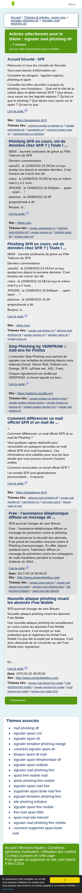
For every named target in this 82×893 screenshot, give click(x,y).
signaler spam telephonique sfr (37, 759)
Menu (72, 4)
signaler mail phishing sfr (43, 228)
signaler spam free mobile (34, 807)
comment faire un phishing (28, 133)
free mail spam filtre (29, 812)
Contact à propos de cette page (31, 855)
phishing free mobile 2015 (44, 691)
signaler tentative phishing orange (26, 402)
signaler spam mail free (42, 582)
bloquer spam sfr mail (30, 754)
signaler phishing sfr (41, 232)
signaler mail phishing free (48, 586)
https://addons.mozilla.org (35, 393)
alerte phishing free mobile (34, 781)
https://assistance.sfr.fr (31, 120)
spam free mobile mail (31, 775)
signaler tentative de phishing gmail (48, 398)
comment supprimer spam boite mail (37, 830)
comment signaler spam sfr (34, 749)
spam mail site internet (45, 590)
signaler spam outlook (31, 765)
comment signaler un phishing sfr (45, 125)
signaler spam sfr (58, 334)
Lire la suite (15, 111)
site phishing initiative (30, 802)
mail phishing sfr (35, 129)
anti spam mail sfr (51, 502)
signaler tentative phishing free (40, 407)
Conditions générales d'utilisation (35, 850)
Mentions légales (32, 848)
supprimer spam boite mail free (37, 791)
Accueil (11, 848)
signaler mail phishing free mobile (45, 683)
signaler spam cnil (23, 236)
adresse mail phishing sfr (43, 497)
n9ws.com (24, 222)
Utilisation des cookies (58, 852)
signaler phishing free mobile (49, 687)
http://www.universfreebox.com (38, 577)
